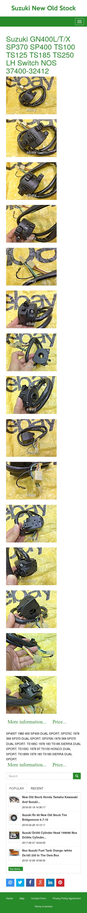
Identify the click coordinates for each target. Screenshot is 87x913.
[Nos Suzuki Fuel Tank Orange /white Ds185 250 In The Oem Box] (14, 854)
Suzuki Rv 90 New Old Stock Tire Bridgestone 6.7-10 (44, 817)
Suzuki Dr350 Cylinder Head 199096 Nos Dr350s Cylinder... (49, 835)
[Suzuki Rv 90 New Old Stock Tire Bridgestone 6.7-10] (14, 819)
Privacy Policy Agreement (67, 898)
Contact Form (38, 898)
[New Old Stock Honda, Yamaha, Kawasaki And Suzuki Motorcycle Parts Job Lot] (14, 801)
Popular (16, 788)
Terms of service (43, 906)
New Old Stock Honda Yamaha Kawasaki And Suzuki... (50, 799)
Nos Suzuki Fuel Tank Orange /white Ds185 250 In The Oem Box (47, 852)
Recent (37, 788)
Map (22, 898)
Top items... (16, 868)
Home (9, 898)
